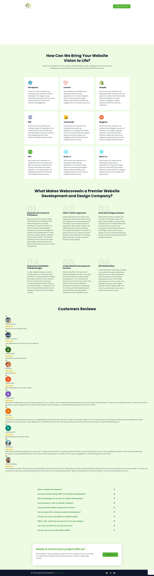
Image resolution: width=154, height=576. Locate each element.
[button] (76, 489)
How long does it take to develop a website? (55, 503)
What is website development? (50, 489)
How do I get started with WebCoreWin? (54, 530)
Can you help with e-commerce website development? (59, 512)
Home (85, 6)
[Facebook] (107, 573)
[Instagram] (110, 573)
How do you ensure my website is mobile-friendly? (58, 516)
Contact (107, 6)
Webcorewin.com (59, 573)
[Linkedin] (114, 573)
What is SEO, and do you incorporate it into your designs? (61, 521)
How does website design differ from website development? (62, 494)
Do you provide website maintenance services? (56, 507)
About (91, 6)
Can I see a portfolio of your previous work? (55, 526)
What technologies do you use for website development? (60, 498)
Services (99, 6)
